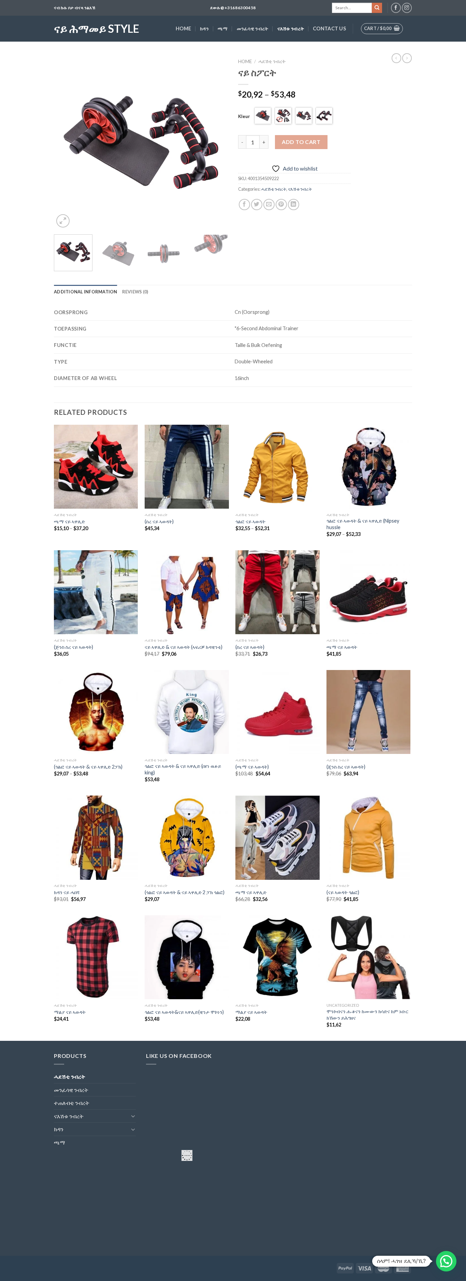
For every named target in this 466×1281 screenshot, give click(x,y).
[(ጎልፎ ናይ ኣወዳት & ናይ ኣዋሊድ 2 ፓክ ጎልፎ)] (187, 838)
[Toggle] (133, 1116)
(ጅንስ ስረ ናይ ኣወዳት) (73, 647)
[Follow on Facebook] (396, 8)
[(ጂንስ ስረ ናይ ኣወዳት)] (368, 712)
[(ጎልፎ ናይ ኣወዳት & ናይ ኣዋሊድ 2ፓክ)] (96, 712)
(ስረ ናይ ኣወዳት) (159, 521)
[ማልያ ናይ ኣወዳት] (96, 957)
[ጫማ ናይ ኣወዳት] (368, 592)
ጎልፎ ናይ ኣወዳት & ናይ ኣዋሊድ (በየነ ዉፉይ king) (183, 769)
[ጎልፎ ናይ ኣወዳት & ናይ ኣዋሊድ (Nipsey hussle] (368, 467)
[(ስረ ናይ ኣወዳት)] (187, 467)
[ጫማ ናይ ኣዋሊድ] (96, 467)
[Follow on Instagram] (407, 8)
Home (183, 28)
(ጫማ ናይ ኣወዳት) (252, 767)
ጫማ (223, 28)
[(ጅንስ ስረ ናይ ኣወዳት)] (96, 592)
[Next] (216, 142)
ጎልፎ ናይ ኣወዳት (250, 521)
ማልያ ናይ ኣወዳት (70, 1012)
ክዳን (204, 28)
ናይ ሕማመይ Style (96, 28)
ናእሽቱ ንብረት (290, 28)
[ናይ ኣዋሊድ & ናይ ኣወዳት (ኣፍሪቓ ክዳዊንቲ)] (187, 592)
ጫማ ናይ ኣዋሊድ (69, 521)
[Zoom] (63, 221)
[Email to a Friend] (269, 204)
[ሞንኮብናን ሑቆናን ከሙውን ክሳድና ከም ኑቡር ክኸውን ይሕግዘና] (368, 957)
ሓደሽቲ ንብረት (272, 61)
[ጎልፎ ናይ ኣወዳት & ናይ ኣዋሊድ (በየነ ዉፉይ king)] (187, 712)
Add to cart (301, 142)
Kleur (244, 116)
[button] (446, 1261)
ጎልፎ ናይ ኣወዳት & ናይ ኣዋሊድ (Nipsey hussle (362, 524)
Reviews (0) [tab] (135, 291)
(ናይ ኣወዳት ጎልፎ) (342, 892)
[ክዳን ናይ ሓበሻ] (96, 838)
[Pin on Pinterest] (281, 204)
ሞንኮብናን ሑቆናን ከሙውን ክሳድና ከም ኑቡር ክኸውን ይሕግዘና (367, 1014)
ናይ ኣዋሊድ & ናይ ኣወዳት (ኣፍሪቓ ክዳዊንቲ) (183, 647)
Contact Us (329, 28)
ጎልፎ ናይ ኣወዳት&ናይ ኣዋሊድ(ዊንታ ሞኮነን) (184, 1012)
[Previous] (66, 142)
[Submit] (377, 8)
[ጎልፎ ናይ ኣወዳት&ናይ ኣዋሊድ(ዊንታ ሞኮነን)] (187, 957)
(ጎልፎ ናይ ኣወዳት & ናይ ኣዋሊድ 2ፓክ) (88, 767)
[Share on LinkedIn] (293, 204)
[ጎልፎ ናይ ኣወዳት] (277, 467)
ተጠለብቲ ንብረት (71, 1103)
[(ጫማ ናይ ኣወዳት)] (277, 712)
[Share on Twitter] (256, 204)
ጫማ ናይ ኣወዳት (341, 647)
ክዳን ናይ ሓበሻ (66, 892)
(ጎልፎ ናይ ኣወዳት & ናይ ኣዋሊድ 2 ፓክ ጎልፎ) (184, 892)
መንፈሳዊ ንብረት (252, 28)
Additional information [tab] (85, 291)
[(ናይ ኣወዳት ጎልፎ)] (368, 838)
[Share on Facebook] (244, 204)
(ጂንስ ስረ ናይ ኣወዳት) (345, 767)
